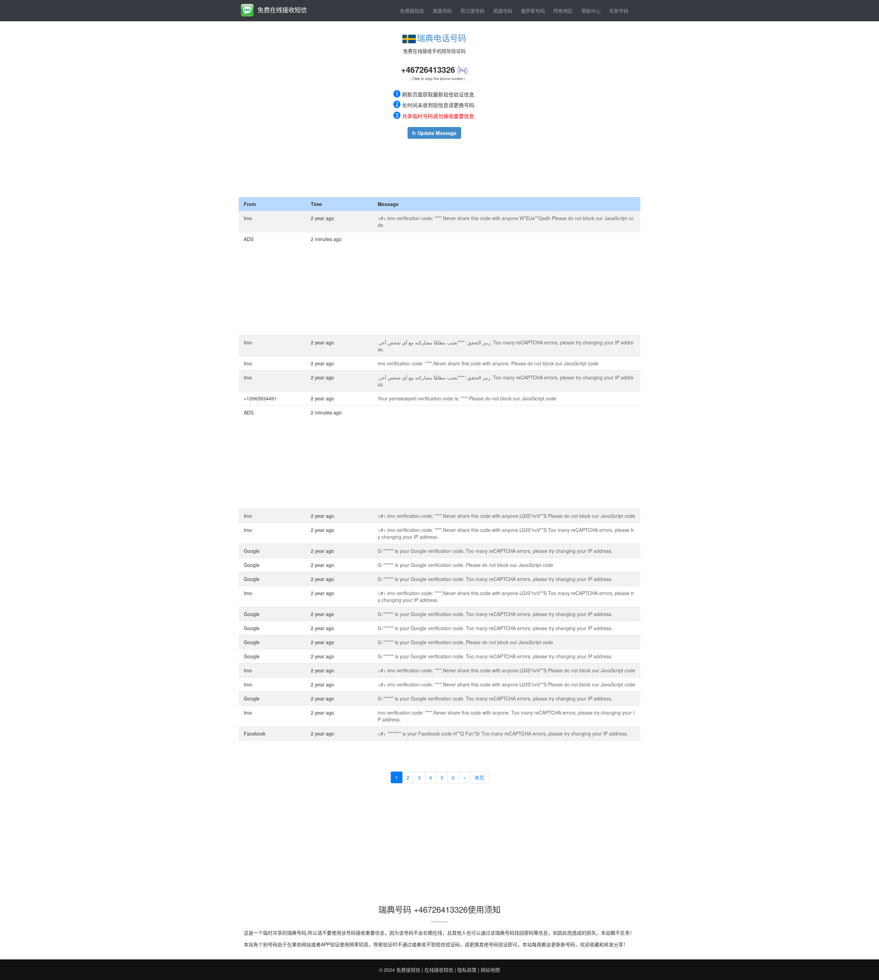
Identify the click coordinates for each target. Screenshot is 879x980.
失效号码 (618, 10)
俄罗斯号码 (533, 10)
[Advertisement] (434, 166)
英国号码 (502, 10)
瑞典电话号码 (441, 38)
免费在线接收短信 (282, 9)
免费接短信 (412, 10)
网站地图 (490, 969)
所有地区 (563, 10)
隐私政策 (467, 969)
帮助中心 (591, 10)
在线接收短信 (438, 969)
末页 (479, 777)
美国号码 (442, 10)
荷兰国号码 (472, 10)
